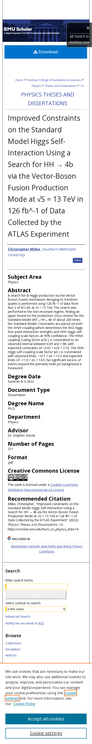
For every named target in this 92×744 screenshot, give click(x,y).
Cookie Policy (24, 703)
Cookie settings (46, 733)
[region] (46, 703)
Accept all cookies (46, 719)
